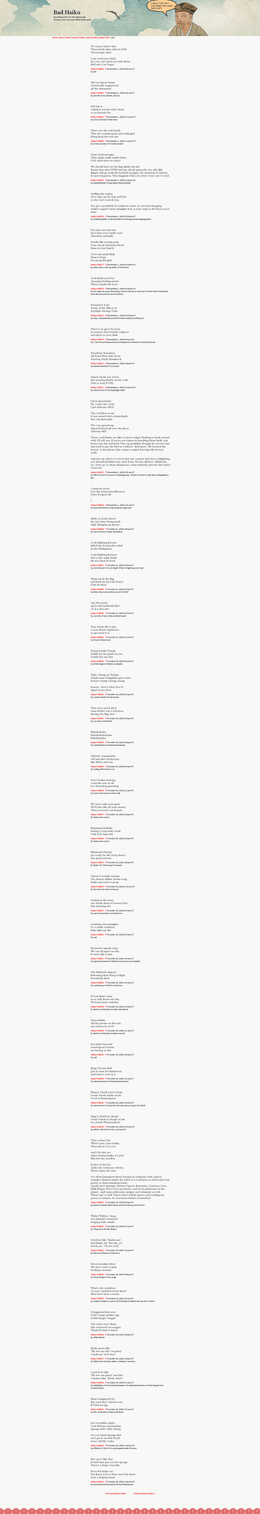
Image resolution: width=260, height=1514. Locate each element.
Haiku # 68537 (97, 1358)
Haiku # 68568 (97, 529)
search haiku (92, 37)
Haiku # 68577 (97, 264)
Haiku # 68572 (97, 363)
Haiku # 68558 (97, 790)
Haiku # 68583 (97, 68)
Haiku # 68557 (97, 814)
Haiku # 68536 (97, 1382)
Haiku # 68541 (97, 1250)
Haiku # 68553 (97, 910)
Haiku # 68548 (97, 1030)
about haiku (65, 37)
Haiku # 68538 (97, 1334)
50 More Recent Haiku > (144, 1493)
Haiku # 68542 (97, 1226)
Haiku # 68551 (97, 958)
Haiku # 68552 (97, 934)
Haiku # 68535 (97, 1409)
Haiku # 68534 (97, 1445)
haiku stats (106, 37)
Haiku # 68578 (97, 216)
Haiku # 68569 (97, 505)
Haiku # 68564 (97, 637)
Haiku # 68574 (97, 339)
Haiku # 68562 (97, 694)
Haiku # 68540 (97, 1274)
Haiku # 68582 (97, 92)
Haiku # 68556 (97, 838)
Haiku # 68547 (97, 1054)
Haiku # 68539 (97, 1298)
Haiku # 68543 (97, 1202)
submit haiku (78, 37)
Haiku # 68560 (97, 742)
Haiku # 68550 (97, 982)
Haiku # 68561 (97, 718)
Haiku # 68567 (97, 565)
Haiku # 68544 (97, 1126)
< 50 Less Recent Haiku (115, 1493)
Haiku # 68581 (97, 116)
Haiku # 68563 (97, 661)
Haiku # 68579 (97, 180)
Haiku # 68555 (97, 862)
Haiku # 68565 (97, 613)
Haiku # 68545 (97, 1102)
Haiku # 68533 (97, 1481)
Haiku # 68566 (97, 589)
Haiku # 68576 (97, 288)
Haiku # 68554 (97, 886)
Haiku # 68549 (97, 1006)
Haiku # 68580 (97, 141)
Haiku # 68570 (97, 472)
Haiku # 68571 (97, 387)
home (55, 37)
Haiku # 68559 (97, 766)
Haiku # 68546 (97, 1078)
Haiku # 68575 (97, 315)
